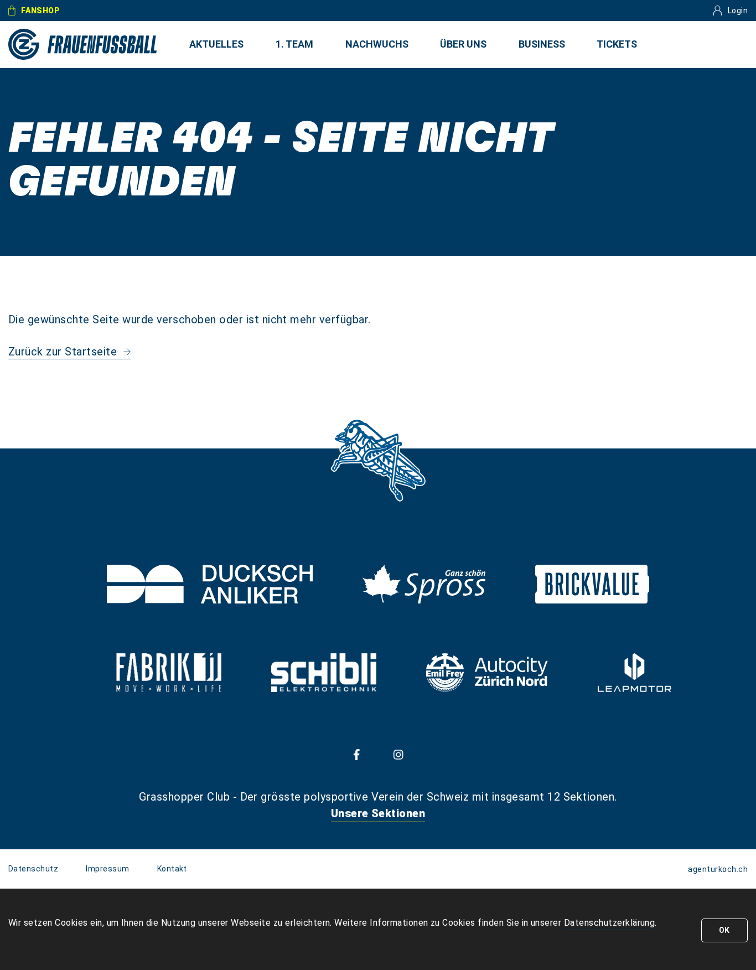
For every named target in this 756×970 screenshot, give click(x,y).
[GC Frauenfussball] (82, 44)
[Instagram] (398, 754)
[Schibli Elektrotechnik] (323, 672)
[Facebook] (356, 754)
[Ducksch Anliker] (210, 584)
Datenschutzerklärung (609, 922)
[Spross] (424, 584)
